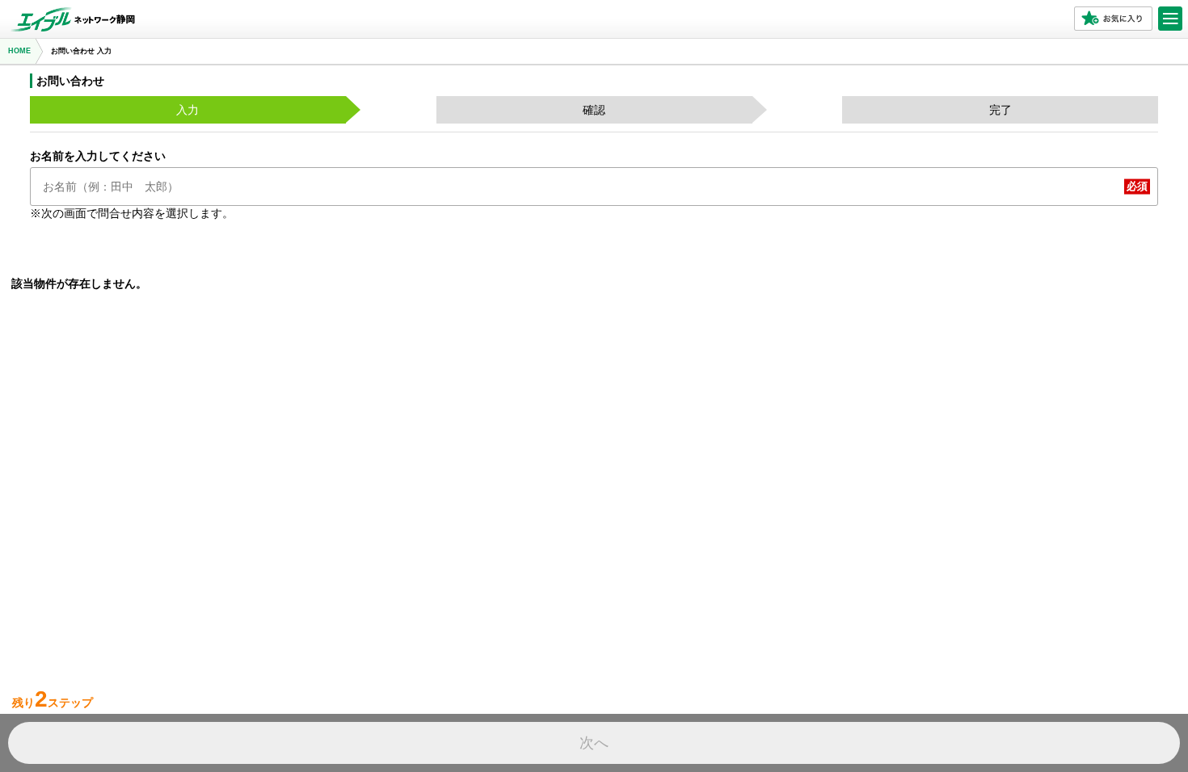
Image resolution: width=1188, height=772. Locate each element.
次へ (594, 743)
